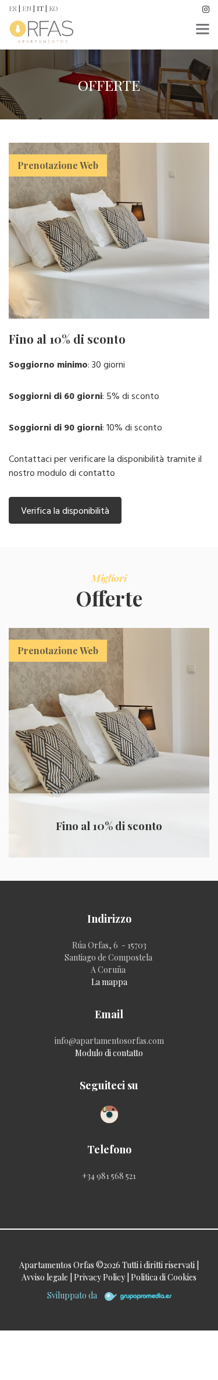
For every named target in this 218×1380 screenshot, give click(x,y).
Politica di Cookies (163, 1277)
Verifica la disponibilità (65, 510)
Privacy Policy (99, 1277)
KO (53, 8)
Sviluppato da (73, 1295)
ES (13, 8)
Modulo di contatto (109, 1052)
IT (40, 8)
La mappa (109, 981)
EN (26, 8)
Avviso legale (46, 1277)
